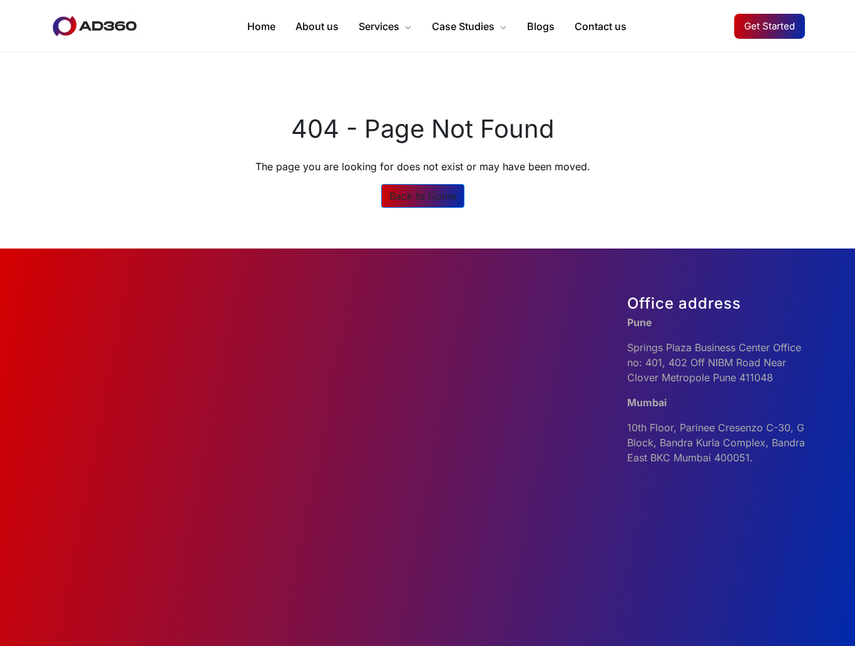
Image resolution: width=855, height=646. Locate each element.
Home (261, 26)
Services (379, 26)
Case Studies (463, 26)
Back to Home (422, 196)
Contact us (601, 26)
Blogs (541, 26)
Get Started (769, 26)
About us (317, 26)
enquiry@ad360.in (477, 375)
